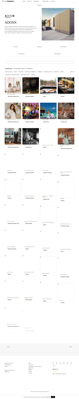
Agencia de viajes (46, 121)
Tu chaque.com (10, 145)
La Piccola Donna (11, 221)
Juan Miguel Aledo (64, 119)
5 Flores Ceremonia (11, 119)
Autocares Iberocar (46, 94)
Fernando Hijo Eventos (30, 246)
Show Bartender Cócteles (65, 223)
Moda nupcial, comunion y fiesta (12, 74)
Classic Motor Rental (29, 272)
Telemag (62, 198)
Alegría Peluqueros (29, 297)
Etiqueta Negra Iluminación (13, 297)
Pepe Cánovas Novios (11, 323)
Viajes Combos (45, 119)
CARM (30, 371)
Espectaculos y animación (29, 96)
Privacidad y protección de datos (35, 366)
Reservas (30, 1)
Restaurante (36, 1)
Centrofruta (9, 170)
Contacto (53, 1)
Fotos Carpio (27, 145)
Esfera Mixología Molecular (28, 323)
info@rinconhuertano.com (10, 370)
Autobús (44, 96)
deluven (62, 300)
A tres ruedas (45, 170)
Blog (29, 363)
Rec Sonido (27, 119)
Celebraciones (45, 1)
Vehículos (33, 74)
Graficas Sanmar (45, 248)
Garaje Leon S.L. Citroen (47, 145)
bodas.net (64, 373)
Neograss (9, 195)
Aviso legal (31, 364)
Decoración (62, 96)
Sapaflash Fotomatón (29, 195)
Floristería (27, 248)
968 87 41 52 (7, 371)
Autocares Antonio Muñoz (48, 222)
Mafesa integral (45, 273)
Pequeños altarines (64, 274)
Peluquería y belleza (25, 74)
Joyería (62, 251)
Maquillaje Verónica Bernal (31, 221)
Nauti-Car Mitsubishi (47, 298)
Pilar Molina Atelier (11, 94)
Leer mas (48, 396)
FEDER (30, 369)
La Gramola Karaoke (29, 170)
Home (24, 1)
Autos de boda (10, 272)
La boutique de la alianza (65, 249)
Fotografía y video (64, 121)
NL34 (48, 391)
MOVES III (31, 368)
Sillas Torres (62, 94)
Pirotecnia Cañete (28, 94)
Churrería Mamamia (11, 246)
